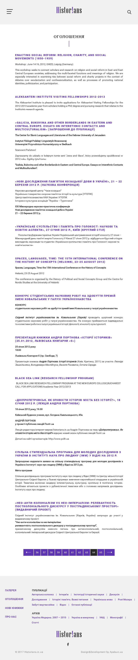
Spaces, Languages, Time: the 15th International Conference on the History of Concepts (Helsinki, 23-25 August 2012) (69, 260)
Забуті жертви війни (43, 604)
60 (65, 552)
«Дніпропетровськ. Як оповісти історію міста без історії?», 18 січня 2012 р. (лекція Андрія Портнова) (67, 401)
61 (72, 552)
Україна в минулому (83, 617)
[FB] (68, 644)
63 (86, 552)
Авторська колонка (43, 594)
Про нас (10, 616)
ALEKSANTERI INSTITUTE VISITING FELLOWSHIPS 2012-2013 (60, 96)
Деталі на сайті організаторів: (31, 438)
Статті (35, 622)
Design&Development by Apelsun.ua (102, 652)
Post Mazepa (125, 599)
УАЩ (102, 617)
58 (51, 552)
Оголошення (14, 599)
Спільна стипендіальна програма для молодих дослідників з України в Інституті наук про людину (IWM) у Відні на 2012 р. (68, 454)
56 (37, 552)
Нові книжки (14, 608)
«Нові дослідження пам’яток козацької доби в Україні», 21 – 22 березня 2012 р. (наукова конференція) (68, 183)
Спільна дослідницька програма (33, 476)
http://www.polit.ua (58, 438)
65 (100, 552)
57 (44, 552)
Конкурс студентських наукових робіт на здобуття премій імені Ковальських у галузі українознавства (65, 297)
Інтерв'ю (63, 594)
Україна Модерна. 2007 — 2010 (49, 617)
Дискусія (114, 594)
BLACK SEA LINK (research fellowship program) (54, 378)
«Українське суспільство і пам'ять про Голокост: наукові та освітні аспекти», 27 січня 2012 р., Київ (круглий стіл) (66, 228)
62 (79, 552)
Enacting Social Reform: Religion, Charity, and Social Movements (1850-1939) (60, 56)
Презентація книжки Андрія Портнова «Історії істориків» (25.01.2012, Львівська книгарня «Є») (63, 339)
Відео (63, 604)
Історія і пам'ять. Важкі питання (70, 599)
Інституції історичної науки (89, 594)
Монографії (116, 617)
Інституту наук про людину (66, 476)
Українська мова (103, 599)
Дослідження (39, 599)
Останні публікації (82, 604)
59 (58, 552)
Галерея (10, 590)
